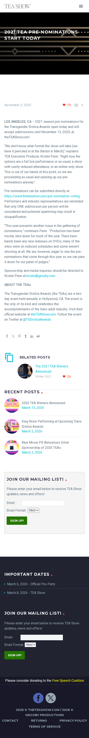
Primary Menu (81, 6)
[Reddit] (38, 336)
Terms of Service (45, 726)
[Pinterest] (19, 336)
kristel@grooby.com (40, 276)
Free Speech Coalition (68, 681)
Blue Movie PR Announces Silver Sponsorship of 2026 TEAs (45, 445)
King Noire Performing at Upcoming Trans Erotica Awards (52, 424)
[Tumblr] (25, 336)
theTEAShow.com (43, 314)
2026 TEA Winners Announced (43, 403)
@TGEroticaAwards (36, 319)
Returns (39, 720)
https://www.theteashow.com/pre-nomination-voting (42, 196)
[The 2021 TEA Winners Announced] (26, 371)
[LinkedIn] (32, 336)
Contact (10, 720)
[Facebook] (7, 336)
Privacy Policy (73, 720)
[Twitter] (13, 336)
